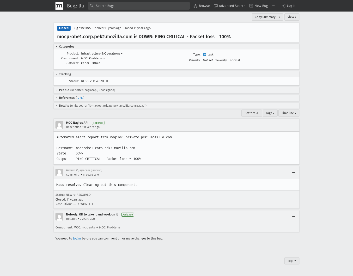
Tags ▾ (270, 113)
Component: (70, 58)
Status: (74, 81)
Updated (71, 219)
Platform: (72, 63)
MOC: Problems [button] (93, 58)
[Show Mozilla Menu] (59, 6)
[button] (288, 6)
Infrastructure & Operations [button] (102, 53)
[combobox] (139, 6)
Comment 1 (73, 174)
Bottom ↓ (251, 113)
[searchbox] (139, 6)
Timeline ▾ (288, 113)
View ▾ (291, 17)
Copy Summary (265, 17)
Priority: (195, 60)
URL (80, 97)
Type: (197, 54)
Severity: (221, 60)
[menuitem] (202, 6)
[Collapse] (294, 125)
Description (73, 127)
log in (77, 238)
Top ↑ (291, 261)
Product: (73, 53)
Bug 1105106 (82, 28)
